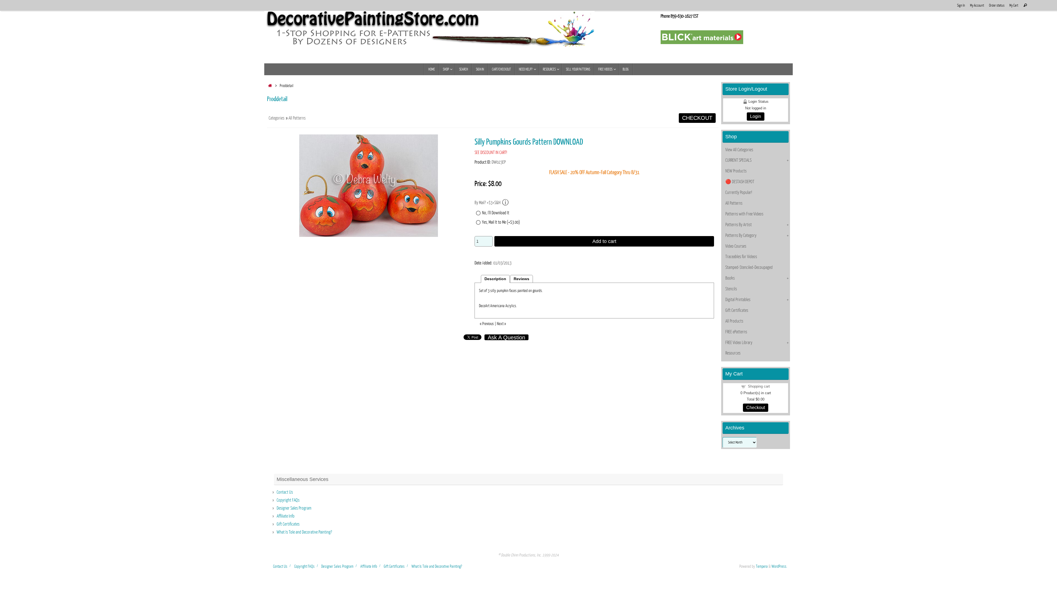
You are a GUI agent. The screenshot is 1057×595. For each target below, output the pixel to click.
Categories (276, 118)
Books (730, 278)
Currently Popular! (738, 192)
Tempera (762, 566)
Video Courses (735, 246)
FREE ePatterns (736, 331)
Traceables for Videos (741, 256)
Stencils (731, 288)
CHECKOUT (697, 118)
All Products (734, 321)
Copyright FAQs (288, 500)
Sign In (961, 5)
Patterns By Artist (738, 224)
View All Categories (739, 149)
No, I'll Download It (495, 212)
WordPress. (779, 566)
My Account (977, 5)
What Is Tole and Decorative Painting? (304, 532)
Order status (996, 5)
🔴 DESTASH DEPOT (739, 181)
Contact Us (285, 492)
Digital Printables (737, 299)
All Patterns (297, 118)
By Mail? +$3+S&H (487, 202)
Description (495, 279)
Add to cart (604, 241)
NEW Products (736, 171)
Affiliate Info (286, 516)
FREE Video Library (738, 342)
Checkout (755, 407)
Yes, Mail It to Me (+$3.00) (501, 222)
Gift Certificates (736, 310)
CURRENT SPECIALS (738, 160)
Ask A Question (506, 337)
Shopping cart (759, 386)
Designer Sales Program (294, 508)
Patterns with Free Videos (744, 214)
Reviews (521, 279)
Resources (732, 353)
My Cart (1013, 5)
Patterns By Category (740, 235)
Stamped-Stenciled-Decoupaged (749, 267)
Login (755, 116)
